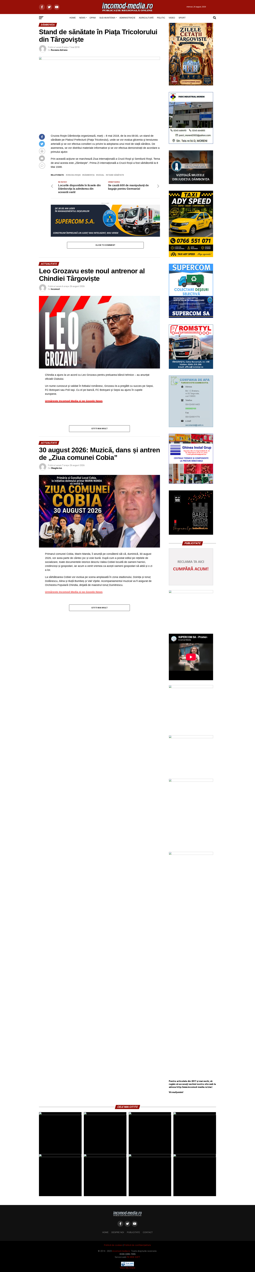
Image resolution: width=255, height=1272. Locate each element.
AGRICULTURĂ (146, 18)
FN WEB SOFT (133, 1257)
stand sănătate (115, 175)
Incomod (55, 289)
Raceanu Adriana (59, 50)
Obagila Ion (56, 468)
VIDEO (172, 18)
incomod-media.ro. (121, 1251)
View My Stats (127, 1267)
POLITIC (161, 18)
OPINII (93, 18)
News (82, 18)
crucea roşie (74, 175)
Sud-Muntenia (107, 18)
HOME (73, 18)
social (100, 175)
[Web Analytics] (127, 1265)
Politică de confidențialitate (137, 1245)
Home (105, 1232)
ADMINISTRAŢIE (127, 18)
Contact (148, 1232)
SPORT (182, 18)
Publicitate (133, 1232)
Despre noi (117, 1232)
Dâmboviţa (89, 175)
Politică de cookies (113, 1245)
